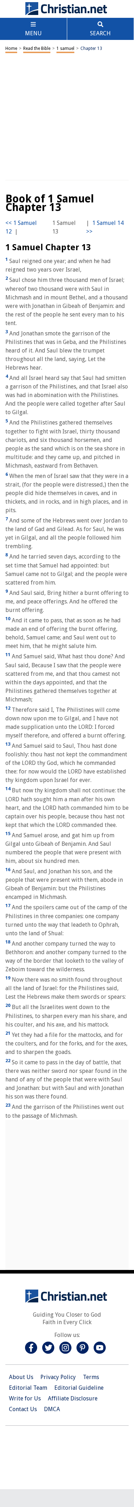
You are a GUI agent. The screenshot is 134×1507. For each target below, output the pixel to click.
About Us (21, 1377)
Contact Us (23, 1409)
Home (11, 48)
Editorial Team (28, 1387)
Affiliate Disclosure (73, 1398)
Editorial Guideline (79, 1387)
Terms (91, 1377)
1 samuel (65, 48)
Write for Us (25, 1398)
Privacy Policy (58, 1377)
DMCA (52, 1409)
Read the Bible (36, 48)
